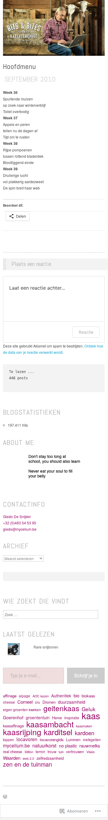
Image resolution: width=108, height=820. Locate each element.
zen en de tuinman (27, 764)
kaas (91, 715)
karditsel (58, 732)
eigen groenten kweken (22, 709)
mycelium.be (16, 745)
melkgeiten (92, 739)
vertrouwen (75, 751)
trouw (52, 751)
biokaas (88, 696)
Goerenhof (13, 717)
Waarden (11, 758)
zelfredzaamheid (50, 758)
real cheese (12, 751)
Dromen (49, 702)
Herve (57, 717)
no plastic (68, 745)
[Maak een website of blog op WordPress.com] (5, 797)
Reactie (86, 332)
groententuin (38, 717)
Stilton (29, 752)
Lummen (73, 739)
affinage (9, 696)
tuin (61, 752)
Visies (90, 752)
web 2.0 (28, 758)
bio (76, 695)
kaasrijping (22, 732)
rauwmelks (89, 745)
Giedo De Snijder (17, 516)
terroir (40, 751)
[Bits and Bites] (54, 30)
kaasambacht (50, 724)
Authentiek (61, 696)
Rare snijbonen (46, 646)
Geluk (88, 709)
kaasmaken (84, 726)
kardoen (84, 733)
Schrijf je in (86, 675)
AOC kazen (41, 696)
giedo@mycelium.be (19, 529)
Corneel (25, 702)
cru (37, 702)
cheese (9, 702)
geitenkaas (61, 708)
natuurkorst (44, 745)
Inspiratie (71, 717)
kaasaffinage (13, 726)
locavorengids (52, 739)
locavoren (26, 739)
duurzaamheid (71, 702)
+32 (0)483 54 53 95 (19, 522)
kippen (8, 739)
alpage (24, 695)
